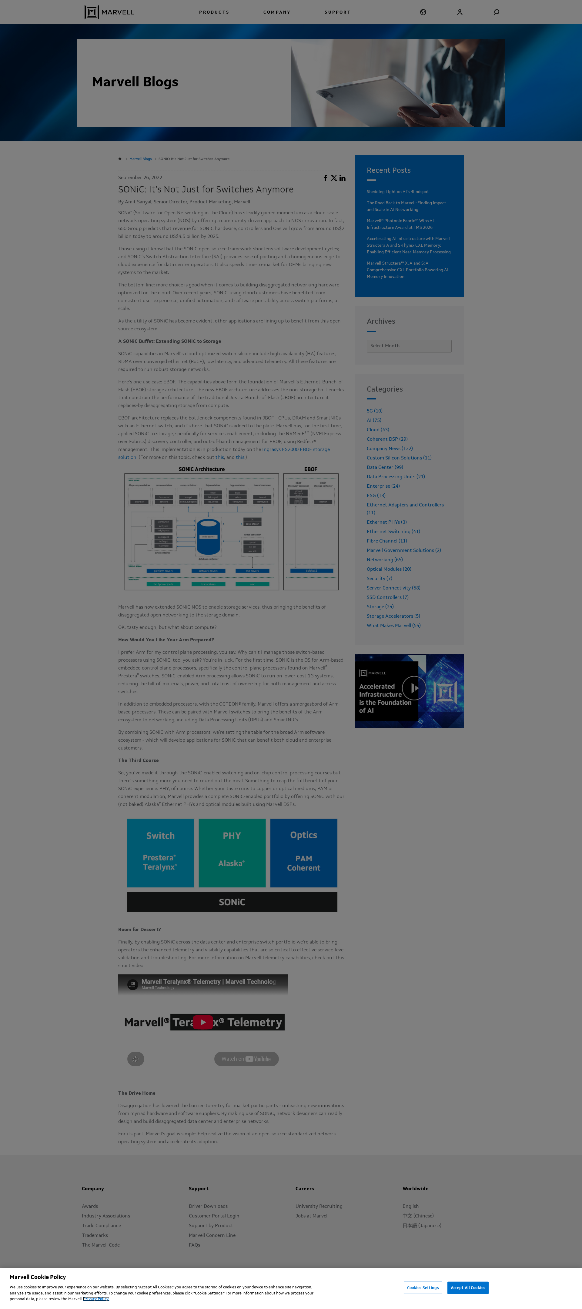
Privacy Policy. (96, 1299)
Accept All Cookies (468, 1288)
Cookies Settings (423, 1288)
